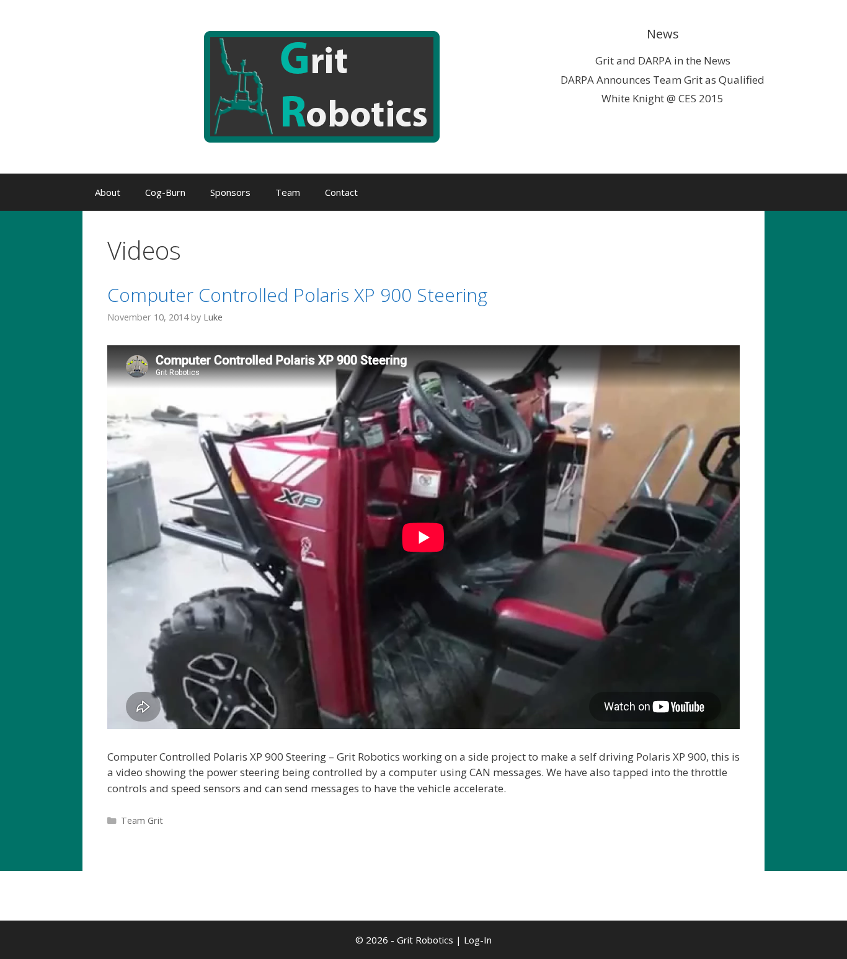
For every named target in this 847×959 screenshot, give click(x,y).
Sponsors (230, 192)
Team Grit (142, 820)
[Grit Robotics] (322, 86)
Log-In (478, 940)
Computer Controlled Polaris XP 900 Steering (297, 294)
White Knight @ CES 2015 (662, 98)
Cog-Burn (165, 192)
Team (287, 192)
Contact (341, 192)
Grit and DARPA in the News (662, 60)
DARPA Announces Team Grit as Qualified (663, 80)
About (107, 192)
